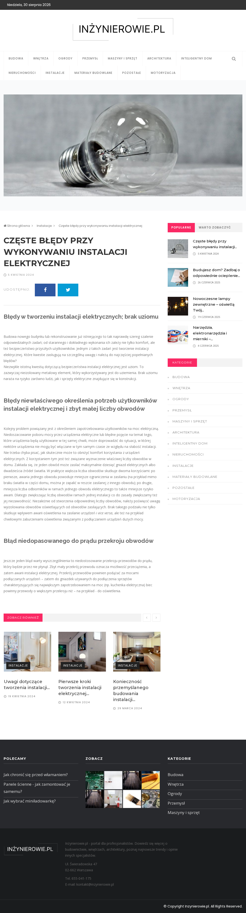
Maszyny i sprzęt (122, 58)
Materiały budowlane (93, 73)
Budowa (16, 58)
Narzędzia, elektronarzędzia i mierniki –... (210, 333)
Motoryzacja (163, 73)
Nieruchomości (22, 73)
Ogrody (65, 58)
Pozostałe (131, 73)
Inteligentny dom (196, 58)
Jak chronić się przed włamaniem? (36, 774)
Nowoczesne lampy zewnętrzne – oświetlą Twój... (213, 304)
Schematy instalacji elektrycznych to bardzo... (134, 687)
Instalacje (55, 73)
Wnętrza (41, 58)
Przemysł (90, 58)
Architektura (159, 58)
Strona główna (18, 225)
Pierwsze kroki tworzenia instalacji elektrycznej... (25, 687)
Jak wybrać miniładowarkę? (30, 801)
